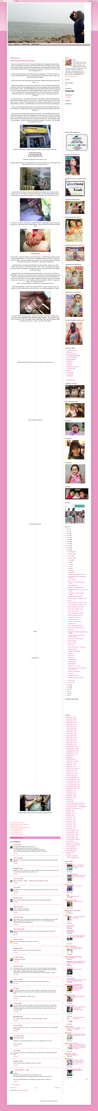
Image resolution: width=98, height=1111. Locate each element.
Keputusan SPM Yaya (78, 901)
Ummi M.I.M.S (16, 906)
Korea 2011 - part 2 (71, 819)
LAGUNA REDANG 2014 (72, 777)
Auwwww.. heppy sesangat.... (75, 621)
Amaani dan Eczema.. (73, 585)
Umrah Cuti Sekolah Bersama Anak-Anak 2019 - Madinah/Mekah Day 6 (79, 1008)
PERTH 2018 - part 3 (71, 739)
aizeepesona (16, 966)
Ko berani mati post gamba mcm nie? (77, 574)
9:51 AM (15, 893)
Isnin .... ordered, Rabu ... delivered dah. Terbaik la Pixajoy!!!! (78, 866)
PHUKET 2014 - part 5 (71, 773)
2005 (68, 695)
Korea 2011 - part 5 (71, 824)
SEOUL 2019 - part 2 (71, 719)
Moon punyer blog (71, 900)
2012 (68, 547)
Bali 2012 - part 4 (70, 813)
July (69, 562)
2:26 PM (15, 1045)
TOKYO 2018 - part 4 (71, 731)
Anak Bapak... (71, 629)
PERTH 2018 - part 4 (71, 741)
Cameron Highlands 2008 (72, 857)
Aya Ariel (15, 844)
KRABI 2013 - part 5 (71, 797)
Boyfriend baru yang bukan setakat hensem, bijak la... (76, 636)
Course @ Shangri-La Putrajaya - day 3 (77, 598)
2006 (68, 693)
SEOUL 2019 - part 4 (71, 722)
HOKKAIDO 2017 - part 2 (72, 748)
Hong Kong (70, 673)
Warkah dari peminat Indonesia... (76, 625)
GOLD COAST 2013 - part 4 (73, 784)
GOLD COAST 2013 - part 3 (73, 783)
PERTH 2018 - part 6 (71, 744)
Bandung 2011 (70, 841)
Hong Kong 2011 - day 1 (72, 832)
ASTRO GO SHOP (70, 368)
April (69, 568)
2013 (68, 545)
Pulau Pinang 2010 (71, 846)
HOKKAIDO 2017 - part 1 (72, 746)
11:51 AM (15, 974)
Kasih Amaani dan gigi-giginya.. (75, 596)
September (71, 558)
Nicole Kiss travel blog (72, 1043)
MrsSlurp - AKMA (71, 1053)
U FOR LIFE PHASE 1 (71, 357)
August (70, 560)
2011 (68, 550)
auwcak (15, 1050)
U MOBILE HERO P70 (71, 350)
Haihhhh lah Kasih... (72, 649)
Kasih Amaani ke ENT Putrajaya (75, 638)
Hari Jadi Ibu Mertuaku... (74, 675)
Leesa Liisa (16, 979)
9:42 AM (15, 853)
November (70, 553)
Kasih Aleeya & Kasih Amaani (74, 984)
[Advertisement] (38, 51)
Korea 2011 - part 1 (71, 817)
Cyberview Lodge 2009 (72, 855)
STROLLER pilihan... (73, 659)
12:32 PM (15, 1011)
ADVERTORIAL (35, 44)
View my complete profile (71, 76)
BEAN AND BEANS (71, 359)
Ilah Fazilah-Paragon (72, 874)
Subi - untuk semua (77, 885)
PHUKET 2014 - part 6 (71, 775)
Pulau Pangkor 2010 (71, 850)
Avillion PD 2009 (70, 852)
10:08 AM (15, 924)
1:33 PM (15, 1031)
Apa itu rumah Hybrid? (78, 937)
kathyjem (69, 1032)
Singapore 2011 (70, 815)
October (70, 555)
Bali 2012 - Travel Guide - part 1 (74, 808)
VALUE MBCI (69, 374)
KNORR (68, 370)
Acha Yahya (16, 1025)
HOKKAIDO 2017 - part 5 (72, 753)
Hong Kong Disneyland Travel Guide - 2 (76, 804)
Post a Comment (16, 1084)
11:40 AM (15, 961)
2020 (68, 531)
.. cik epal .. (70, 1016)
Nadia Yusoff (16, 878)
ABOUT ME (17, 44)
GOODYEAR (69, 365)
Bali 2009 (68, 854)
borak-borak (71, 655)
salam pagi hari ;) (72, 623)
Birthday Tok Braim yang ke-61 (75, 615)
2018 (68, 535)
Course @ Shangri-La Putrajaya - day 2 (77, 602)
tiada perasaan (71, 572)
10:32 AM (15, 943)
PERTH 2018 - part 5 (71, 742)
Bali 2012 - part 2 (70, 810)
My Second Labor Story (78, 1070)
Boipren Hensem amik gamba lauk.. (76, 627)
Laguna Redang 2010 (71, 848)
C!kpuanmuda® (17, 929)
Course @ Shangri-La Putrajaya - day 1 (77, 604)
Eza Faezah (16, 939)
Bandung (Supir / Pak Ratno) (73, 845)
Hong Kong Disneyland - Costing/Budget (76, 806)
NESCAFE (68, 363)
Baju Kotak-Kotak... (72, 661)
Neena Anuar (70, 1026)
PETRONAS (69, 352)
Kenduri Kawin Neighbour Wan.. (75, 609)
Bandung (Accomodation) (72, 843)
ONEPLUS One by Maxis (72, 366)
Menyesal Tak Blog (71, 958)
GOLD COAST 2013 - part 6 (73, 788)
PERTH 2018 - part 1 (71, 735)
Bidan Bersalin (70, 995)
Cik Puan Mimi (70, 1005)
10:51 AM (15, 1056)
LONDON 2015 (70, 755)
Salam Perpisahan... (73, 640)
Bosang (69, 600)
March (69, 570)
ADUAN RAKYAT (72, 663)
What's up (69, 911)
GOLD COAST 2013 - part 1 (73, 779)
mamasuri (15, 1003)
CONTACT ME (25, 44)
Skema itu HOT (70, 925)
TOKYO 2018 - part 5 (71, 733)
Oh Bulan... (70, 653)
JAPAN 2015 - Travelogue (72, 761)
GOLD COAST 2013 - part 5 (73, 786)
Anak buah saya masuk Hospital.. (76, 613)
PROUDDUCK (70, 930)
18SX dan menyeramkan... (74, 671)
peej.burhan (70, 968)
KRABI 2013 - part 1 (71, 790)
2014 (68, 543)
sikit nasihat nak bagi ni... (74, 619)
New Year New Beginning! (72, 1055)
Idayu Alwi (69, 863)
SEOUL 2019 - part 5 (71, 724)
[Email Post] (25, 837)
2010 (68, 685)
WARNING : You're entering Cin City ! (76, 961)
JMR (68, 895)
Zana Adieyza (16, 917)
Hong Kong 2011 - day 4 (72, 837)
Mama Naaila (16, 858)
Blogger (55, 1101)
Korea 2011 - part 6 (71, 826)
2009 (68, 687)
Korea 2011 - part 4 (71, 823)
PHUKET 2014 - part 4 (71, 772)
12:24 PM (15, 998)
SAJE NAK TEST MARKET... (74, 651)
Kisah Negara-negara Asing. (73, 896)
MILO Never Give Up (71, 354)
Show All (86, 1079)
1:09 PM (15, 1020)
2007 (68, 691)
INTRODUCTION (70, 380)
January (70, 682)
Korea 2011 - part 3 (71, 821)
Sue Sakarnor (16, 957)
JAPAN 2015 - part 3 (71, 766)
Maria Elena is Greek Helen (74, 910)
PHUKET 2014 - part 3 (71, 770)
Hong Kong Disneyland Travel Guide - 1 (76, 803)
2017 (68, 537)
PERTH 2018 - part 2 (71, 737)
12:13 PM (15, 983)
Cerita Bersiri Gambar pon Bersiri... (76, 677)
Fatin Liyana (70, 1058)
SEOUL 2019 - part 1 (71, 717)
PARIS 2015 (69, 757)
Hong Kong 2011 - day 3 (72, 835)
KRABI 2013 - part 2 (71, 792)
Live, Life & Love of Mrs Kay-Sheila (76, 935)
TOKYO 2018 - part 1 (71, 726)
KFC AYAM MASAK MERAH (73, 355)
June (69, 564)
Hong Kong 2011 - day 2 (72, 834)
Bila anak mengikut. (77, 969)
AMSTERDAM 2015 (71, 759)
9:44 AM (15, 863)
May (69, 566)
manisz (15, 887)
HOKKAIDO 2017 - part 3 (72, 750)
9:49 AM (15, 882)
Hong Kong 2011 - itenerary (73, 839)
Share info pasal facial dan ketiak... (23, 61)
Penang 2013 (69, 799)
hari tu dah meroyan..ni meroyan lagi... (77, 647)
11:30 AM (15, 1081)
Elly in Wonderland (72, 946)
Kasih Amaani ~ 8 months (74, 665)
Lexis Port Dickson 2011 (72, 830)
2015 (68, 541)
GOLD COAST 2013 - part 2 (73, 781)
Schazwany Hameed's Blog (74, 1069)
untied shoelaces (70, 932)
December (70, 551)
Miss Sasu (16, 898)
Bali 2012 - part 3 (70, 812)
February (70, 680)
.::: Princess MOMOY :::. (19, 1070)
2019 (68, 533)
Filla (14, 988)
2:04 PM (15, 1065)
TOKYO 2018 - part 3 (71, 730)
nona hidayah (17, 1035)
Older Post (57, 1087)
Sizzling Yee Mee (72, 642)
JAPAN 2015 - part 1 (71, 762)
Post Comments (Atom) (22, 1090)
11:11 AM (15, 952)
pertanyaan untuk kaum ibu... (75, 617)
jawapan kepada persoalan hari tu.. (76, 606)
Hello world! (69, 927)
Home (10, 44)
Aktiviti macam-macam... (74, 611)
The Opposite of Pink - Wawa (74, 956)
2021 (68, 529)
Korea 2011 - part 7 (71, 828)
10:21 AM (15, 934)
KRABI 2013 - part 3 (71, 793)
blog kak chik (70, 884)
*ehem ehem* (71, 645)
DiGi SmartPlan (70, 372)
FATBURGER (69, 376)
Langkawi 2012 (70, 801)
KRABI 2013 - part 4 (71, 795)
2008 (68, 689)
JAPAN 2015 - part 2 (71, 764)
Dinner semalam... (72, 580)
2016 (68, 539)
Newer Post (13, 1087)
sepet (68, 915)
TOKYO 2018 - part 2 (71, 728)
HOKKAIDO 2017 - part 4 (72, 751)
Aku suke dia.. (71, 657)
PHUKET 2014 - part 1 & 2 (72, 768)
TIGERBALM (69, 361)
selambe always (71, 978)
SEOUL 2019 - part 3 (71, 721)
